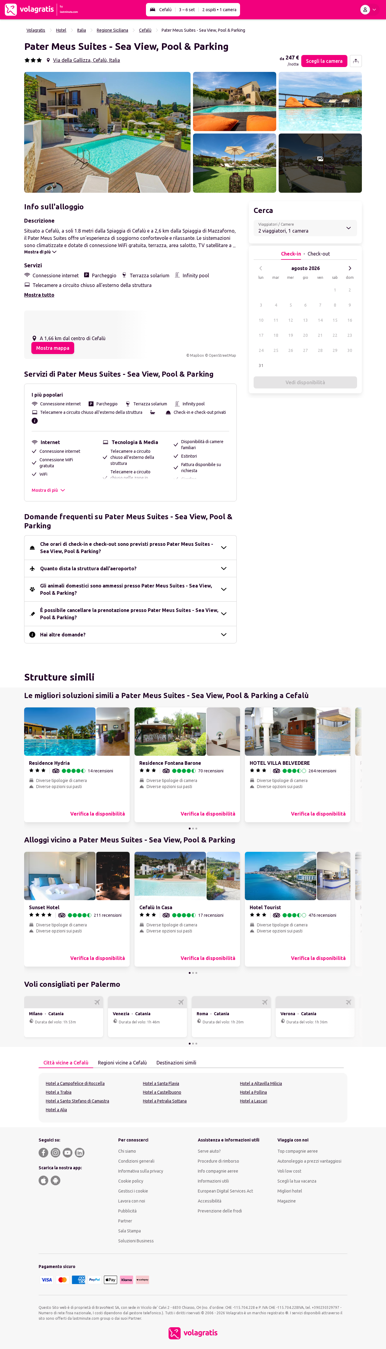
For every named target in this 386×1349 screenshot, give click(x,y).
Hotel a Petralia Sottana (165, 1101)
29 (335, 350)
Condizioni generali (136, 1161)
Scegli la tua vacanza (296, 1181)
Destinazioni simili (176, 1062)
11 (276, 320)
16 (349, 320)
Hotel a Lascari (253, 1101)
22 (335, 335)
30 (349, 350)
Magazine (286, 1201)
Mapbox (197, 355)
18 (276, 335)
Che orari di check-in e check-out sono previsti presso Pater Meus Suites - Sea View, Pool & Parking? (126, 547)
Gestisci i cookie (133, 1191)
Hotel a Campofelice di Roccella (75, 1083)
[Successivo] (349, 268)
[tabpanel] (193, 1097)
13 (305, 320)
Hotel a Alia (56, 1109)
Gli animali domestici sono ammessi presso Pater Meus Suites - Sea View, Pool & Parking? (126, 589)
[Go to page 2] (193, 828)
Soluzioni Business (136, 1240)
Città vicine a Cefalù (65, 1062)
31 (261, 365)
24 (261, 350)
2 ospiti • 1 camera (219, 9)
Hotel (61, 30)
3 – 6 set (187, 9)
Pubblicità (127, 1211)
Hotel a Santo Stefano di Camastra (77, 1101)
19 (290, 335)
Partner (125, 1221)
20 (305, 335)
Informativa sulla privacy (140, 1171)
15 (335, 320)
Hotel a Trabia (58, 1092)
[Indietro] (260, 268)
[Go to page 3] (196, 828)
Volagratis (36, 30)
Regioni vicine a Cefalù (122, 1062)
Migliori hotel (289, 1191)
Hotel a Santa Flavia (161, 1083)
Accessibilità (209, 1201)
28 (320, 350)
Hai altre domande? (63, 634)
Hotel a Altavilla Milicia (261, 1083)
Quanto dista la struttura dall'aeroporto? (88, 568)
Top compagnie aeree (297, 1151)
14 (320, 320)
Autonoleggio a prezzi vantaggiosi (309, 1161)
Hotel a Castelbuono (162, 1092)
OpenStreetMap (222, 355)
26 (290, 350)
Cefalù (165, 9)
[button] (107, 132)
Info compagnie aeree (218, 1171)
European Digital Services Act (225, 1191)
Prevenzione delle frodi (220, 1211)
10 (261, 320)
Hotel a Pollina (253, 1092)
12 (290, 320)
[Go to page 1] (190, 828)
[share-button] (356, 61)
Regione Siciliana (112, 30)
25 (276, 350)
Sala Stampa (129, 1230)
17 (261, 335)
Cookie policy (130, 1181)
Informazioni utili (213, 1181)
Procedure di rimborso (218, 1161)
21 (320, 335)
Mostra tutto (39, 295)
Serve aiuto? (209, 1151)
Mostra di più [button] (45, 490)
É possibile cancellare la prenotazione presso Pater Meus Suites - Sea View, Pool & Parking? (129, 613)
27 (305, 350)
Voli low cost (289, 1171)
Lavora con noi (131, 1201)
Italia (81, 30)
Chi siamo (127, 1151)
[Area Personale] (369, 10)
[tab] (66, 1063)
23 (349, 335)
